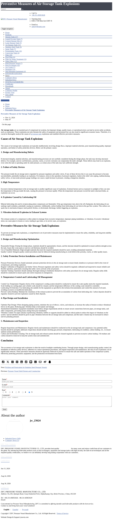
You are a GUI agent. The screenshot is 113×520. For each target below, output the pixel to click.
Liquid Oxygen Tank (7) (13, 39)
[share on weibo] (45, 363)
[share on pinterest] (17, 363)
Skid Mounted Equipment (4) (15, 71)
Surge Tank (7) (10, 49)
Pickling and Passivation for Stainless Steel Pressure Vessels (26, 367)
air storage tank (36, 134)
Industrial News (10, 80)
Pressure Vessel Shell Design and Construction (24, 371)
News (7, 106)
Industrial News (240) (13, 438)
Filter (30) (8, 55)
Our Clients (9, 94)
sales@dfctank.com (38, 27)
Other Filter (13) (11, 61)
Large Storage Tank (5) (13, 43)
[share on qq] (50, 363)
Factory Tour (9, 92)
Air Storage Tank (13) (13, 45)
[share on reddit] (26, 363)
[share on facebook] (3, 363)
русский (25, 510)
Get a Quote (5, 100)
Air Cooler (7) (10, 67)
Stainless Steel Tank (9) (13, 47)
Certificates (9, 84)
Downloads (9, 86)
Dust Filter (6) (10, 57)
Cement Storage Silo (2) (13, 41)
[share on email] (40, 363)
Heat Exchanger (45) (12, 65)
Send (4, 409)
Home (7, 104)
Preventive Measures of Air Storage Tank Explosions (25, 110)
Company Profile (11, 90)
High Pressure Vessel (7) (13, 63)
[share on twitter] (8, 363)
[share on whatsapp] (35, 363)
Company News (11, 78)
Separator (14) (10, 69)
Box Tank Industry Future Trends (12, 480)
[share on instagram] (12, 363)
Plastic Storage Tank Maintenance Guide (15, 472)
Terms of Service (62, 513)
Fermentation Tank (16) (13, 51)
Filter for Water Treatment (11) (15, 59)
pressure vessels (65, 448)
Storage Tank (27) (11, 37)
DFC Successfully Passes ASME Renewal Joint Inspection (21, 465)
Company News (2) (12, 440)
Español (15, 510)
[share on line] (30, 363)
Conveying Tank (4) (12, 53)
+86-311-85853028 (38, 15)
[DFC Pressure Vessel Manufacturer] (14, 19)
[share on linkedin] (21, 363)
